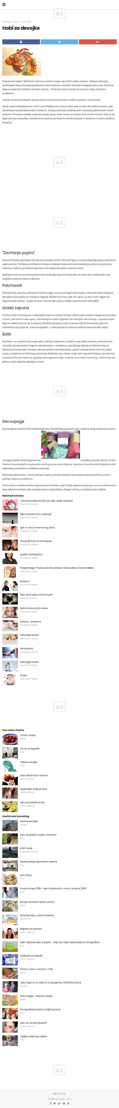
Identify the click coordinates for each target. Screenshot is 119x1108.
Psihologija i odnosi (10, 21)
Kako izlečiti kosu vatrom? (34, 775)
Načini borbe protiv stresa (34, 608)
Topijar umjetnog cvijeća (33, 1036)
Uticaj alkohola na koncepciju (36, 541)
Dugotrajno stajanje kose (33, 788)
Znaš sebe (26, 21)
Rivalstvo (25, 581)
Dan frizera (26, 875)
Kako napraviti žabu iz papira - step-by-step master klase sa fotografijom (60, 942)
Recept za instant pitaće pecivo (37, 902)
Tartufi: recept (28, 735)
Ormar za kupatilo (30, 748)
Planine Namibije (29, 821)
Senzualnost (26, 648)
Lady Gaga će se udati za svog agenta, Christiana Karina (50, 982)
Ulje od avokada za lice (32, 802)
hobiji (109, 118)
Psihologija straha (29, 662)
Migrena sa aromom (31, 928)
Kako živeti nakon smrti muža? (36, 594)
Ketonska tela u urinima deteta (37, 915)
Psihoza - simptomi (30, 621)
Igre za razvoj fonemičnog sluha (37, 527)
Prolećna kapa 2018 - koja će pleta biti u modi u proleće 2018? (53, 888)
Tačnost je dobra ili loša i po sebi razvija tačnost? (46, 500)
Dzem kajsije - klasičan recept (36, 996)
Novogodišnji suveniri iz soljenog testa (40, 1009)
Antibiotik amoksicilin (31, 955)
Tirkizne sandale (28, 762)
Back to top (59, 1093)
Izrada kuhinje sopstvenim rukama (38, 861)
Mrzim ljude (26, 848)
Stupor (23, 675)
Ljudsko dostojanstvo (31, 554)
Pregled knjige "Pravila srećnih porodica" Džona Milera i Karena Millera (57, 567)
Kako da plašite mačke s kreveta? (38, 834)
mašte (104, 327)
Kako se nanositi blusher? (33, 1022)
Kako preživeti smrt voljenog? (36, 514)
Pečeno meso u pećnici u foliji (36, 969)
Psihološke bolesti (29, 635)
